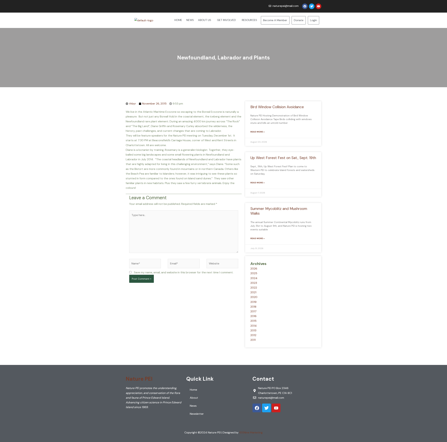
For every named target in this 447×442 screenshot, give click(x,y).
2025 (253, 273)
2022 (253, 287)
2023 (253, 283)
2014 (253, 326)
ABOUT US (204, 20)
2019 (253, 302)
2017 (253, 311)
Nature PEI (139, 378)
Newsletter (197, 414)
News (193, 406)
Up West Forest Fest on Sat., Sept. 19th (283, 157)
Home (193, 389)
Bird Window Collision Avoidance (277, 107)
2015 (253, 321)
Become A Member (275, 20)
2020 (253, 297)
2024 (253, 278)
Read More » (257, 131)
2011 (253, 340)
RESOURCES (249, 20)
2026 (253, 268)
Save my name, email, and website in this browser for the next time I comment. (183, 272)
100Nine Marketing (251, 432)
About (194, 398)
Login (313, 20)
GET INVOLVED (226, 20)
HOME (178, 20)
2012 (253, 335)
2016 (253, 316)
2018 (253, 306)
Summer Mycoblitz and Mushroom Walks (278, 211)
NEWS (190, 20)
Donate (298, 20)
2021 (253, 292)
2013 (253, 330)
